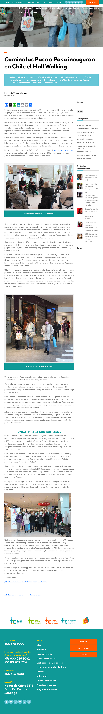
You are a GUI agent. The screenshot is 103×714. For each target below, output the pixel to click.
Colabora (33, 12)
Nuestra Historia (44, 654)
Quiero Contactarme (46, 680)
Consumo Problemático (87, 129)
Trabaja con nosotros (46, 685)
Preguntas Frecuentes (47, 689)
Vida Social (42, 676)
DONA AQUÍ (83, 642)
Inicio (39, 645)
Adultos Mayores (84, 125)
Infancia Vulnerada (85, 143)
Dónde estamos (56, 8)
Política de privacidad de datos (51, 667)
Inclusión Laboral (85, 139)
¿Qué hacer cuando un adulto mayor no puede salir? (25, 582)
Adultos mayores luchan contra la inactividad (22, 595)
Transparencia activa (90, 8)
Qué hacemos (41, 8)
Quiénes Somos (25, 8)
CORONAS (84, 655)
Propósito (41, 649)
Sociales (76, 8)
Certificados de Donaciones (50, 663)
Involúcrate (23, 12)
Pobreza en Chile (84, 152)
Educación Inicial (84, 136)
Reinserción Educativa (86, 155)
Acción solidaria (84, 159)
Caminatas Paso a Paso (64, 150)
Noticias (68, 8)
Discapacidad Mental (86, 132)
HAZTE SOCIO (83, 648)
